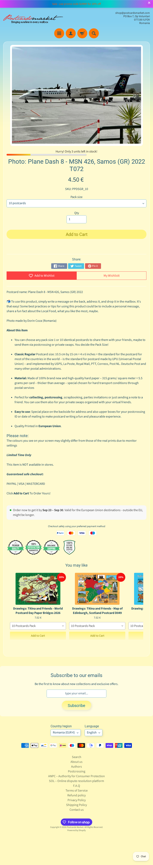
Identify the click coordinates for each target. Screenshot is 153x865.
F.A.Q (76, 786)
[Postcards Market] (33, 18)
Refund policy (76, 795)
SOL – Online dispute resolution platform (76, 781)
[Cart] (82, 33)
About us (76, 762)
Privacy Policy (77, 800)
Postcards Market (75, 827)
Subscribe (76, 705)
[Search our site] (94, 33)
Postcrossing (76, 771)
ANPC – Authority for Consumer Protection (76, 776)
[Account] (71, 33)
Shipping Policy (76, 805)
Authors (76, 766)
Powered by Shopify (76, 830)
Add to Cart (38, 635)
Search (76, 757)
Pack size (76, 197)
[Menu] (59, 33)
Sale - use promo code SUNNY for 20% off (76, 4)
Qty (76, 213)
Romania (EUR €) (64, 732)
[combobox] (38, 626)
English (92, 732)
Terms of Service (77, 790)
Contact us (77, 810)
